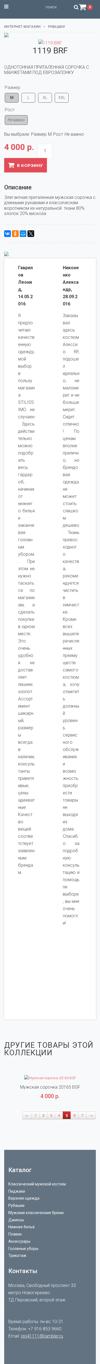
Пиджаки (16, 1191)
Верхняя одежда (23, 1198)
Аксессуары (19, 1241)
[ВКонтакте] (7, 233)
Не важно (16, 120)
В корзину (30, 165)
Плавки (15, 1234)
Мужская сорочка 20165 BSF (50, 1087)
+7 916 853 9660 (44, 1328)
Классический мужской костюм (37, 1184)
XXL (61, 97)
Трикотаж (17, 1255)
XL (45, 97)
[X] (31, 233)
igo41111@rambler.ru (42, 1336)
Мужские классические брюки (36, 1212)
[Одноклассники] (15, 233)
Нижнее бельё (21, 1227)
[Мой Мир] (23, 233)
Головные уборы (23, 1248)
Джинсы (16, 1220)
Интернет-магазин (22, 26)
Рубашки (56, 26)
